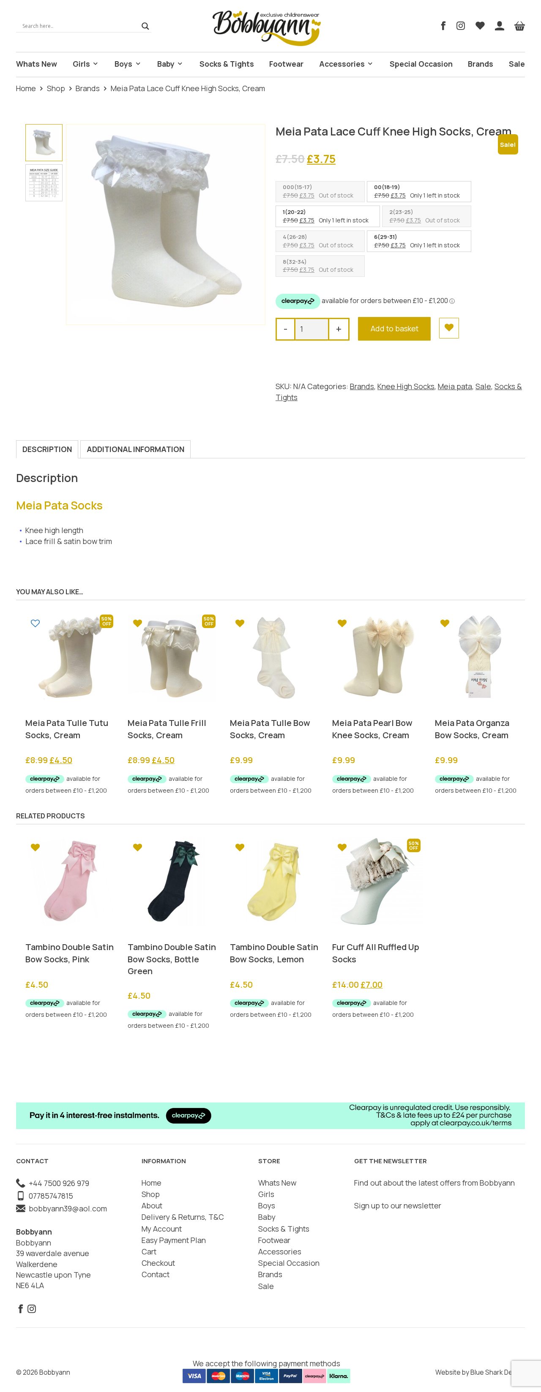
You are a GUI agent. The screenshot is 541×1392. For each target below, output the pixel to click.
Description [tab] (47, 449)
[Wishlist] (480, 26)
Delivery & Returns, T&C (183, 1217)
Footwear (286, 64)
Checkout (158, 1263)
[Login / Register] (499, 26)
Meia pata (455, 386)
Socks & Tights (226, 64)
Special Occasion (421, 64)
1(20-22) (294, 212)
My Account (162, 1229)
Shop (56, 88)
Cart (149, 1251)
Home (26, 88)
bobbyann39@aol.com (66, 1208)
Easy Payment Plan (174, 1240)
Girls (81, 64)
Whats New (36, 64)
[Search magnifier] (145, 26)
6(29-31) (385, 237)
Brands (480, 64)
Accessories (342, 64)
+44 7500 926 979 (57, 1183)
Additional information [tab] (135, 449)
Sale (517, 64)
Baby (166, 64)
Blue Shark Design (497, 1372)
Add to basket (394, 328)
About (152, 1205)
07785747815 (49, 1196)
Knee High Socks (405, 386)
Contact (155, 1274)
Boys (123, 64)
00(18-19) (387, 187)
